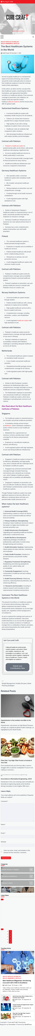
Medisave (8, 425)
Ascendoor (12, 1024)
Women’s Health (17, 883)
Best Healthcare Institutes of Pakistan (17, 407)
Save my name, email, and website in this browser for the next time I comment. (17, 851)
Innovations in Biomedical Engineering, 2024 (16, 779)
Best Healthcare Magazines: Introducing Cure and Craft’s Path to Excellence (17, 981)
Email (3, 833)
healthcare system (23, 320)
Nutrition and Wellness (17, 876)
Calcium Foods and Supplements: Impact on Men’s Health (23, 1005)
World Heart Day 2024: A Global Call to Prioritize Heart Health (22, 997)
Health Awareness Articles (10, 43)
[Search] (33, 37)
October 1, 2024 (18, 985)
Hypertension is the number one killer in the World (16, 721)
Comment (4, 801)
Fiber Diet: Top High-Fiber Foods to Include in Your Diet (16, 761)
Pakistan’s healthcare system (14, 146)
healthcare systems (13, 101)
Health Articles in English (10, 41)
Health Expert (5, 53)
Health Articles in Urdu (17, 889)
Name (3, 824)
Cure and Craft (12, 1022)
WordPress (28, 1024)
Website (3, 842)
